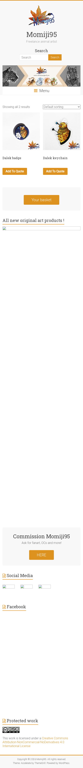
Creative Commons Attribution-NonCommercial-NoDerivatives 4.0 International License (35, 742)
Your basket (41, 200)
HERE (41, 555)
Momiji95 (41, 34)
